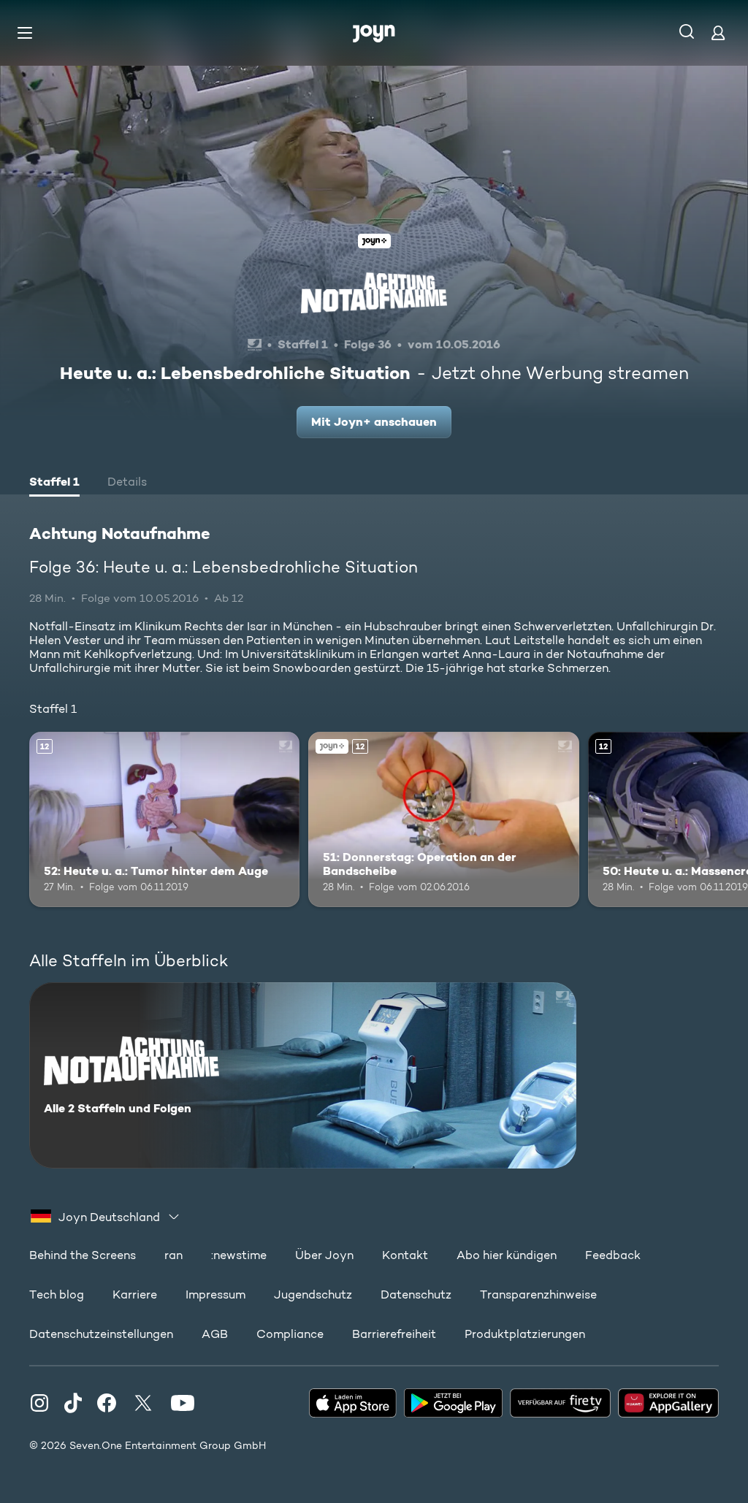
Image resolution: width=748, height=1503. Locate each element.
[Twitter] (143, 1403)
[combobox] (105, 1216)
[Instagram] (39, 1403)
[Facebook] (106, 1403)
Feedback (613, 1255)
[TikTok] (73, 1403)
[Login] (718, 32)
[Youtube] (182, 1403)
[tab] (54, 483)
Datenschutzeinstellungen (101, 1334)
